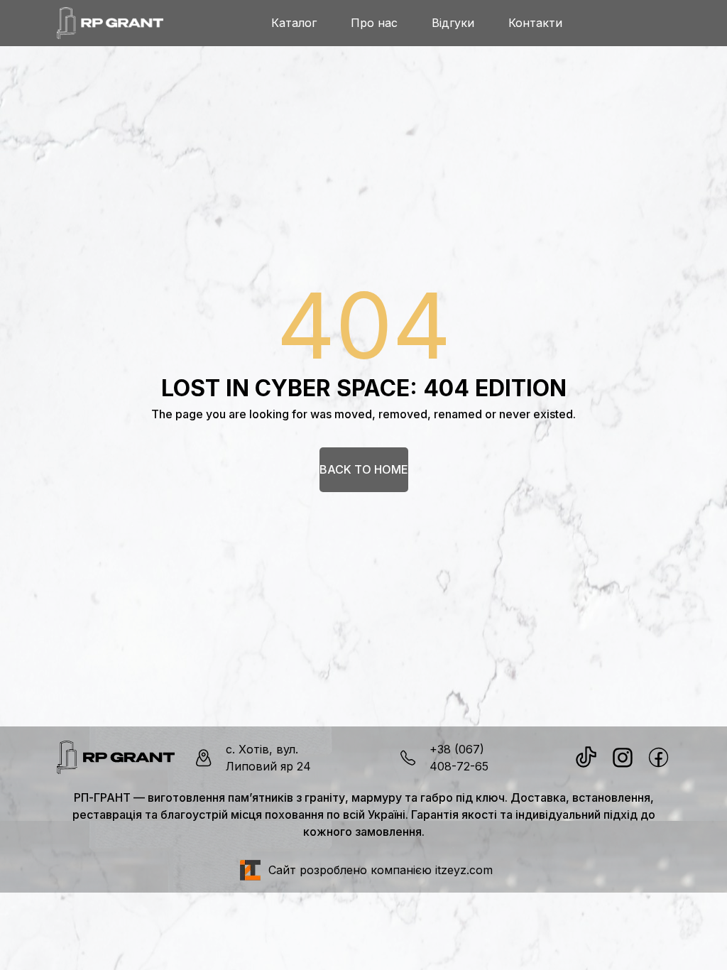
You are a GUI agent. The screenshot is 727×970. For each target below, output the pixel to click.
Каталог (294, 23)
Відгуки (453, 23)
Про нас (374, 23)
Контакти (535, 23)
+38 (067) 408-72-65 (459, 757)
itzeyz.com (464, 870)
